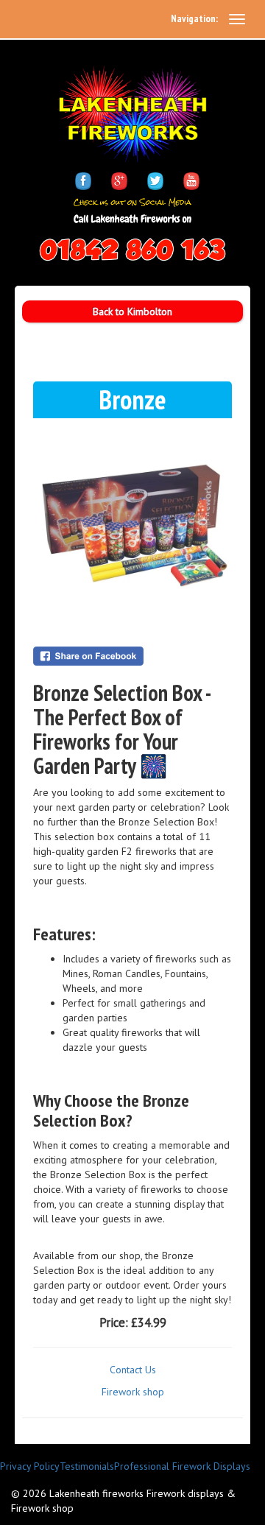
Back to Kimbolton (132, 311)
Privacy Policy (30, 1466)
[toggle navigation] (237, 19)
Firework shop (133, 1391)
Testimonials (87, 1466)
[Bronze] (132, 525)
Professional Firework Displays (182, 1466)
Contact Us (133, 1369)
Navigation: (194, 18)
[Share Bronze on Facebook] (132, 656)
